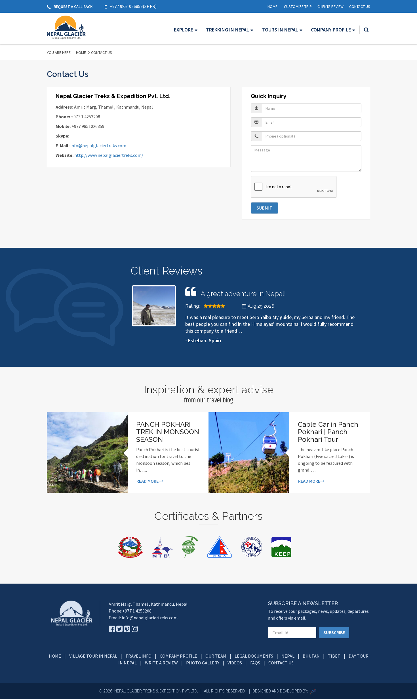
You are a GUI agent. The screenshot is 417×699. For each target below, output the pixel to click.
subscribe (334, 632)
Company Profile (178, 656)
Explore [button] (183, 29)
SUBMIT (264, 208)
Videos (235, 663)
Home (272, 6)
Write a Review (161, 663)
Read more (147, 481)
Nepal (287, 656)
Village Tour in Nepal (93, 656)
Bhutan (311, 656)
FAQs (255, 663)
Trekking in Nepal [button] (227, 29)
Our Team (215, 656)
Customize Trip (298, 6)
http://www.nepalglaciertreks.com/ (108, 155)
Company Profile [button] (331, 29)
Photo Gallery (202, 663)
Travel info (138, 656)
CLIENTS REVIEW (330, 6)
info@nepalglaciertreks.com (98, 145)
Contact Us (281, 663)
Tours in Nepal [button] (280, 29)
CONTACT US (359, 6)
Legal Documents (254, 656)
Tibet (334, 656)
